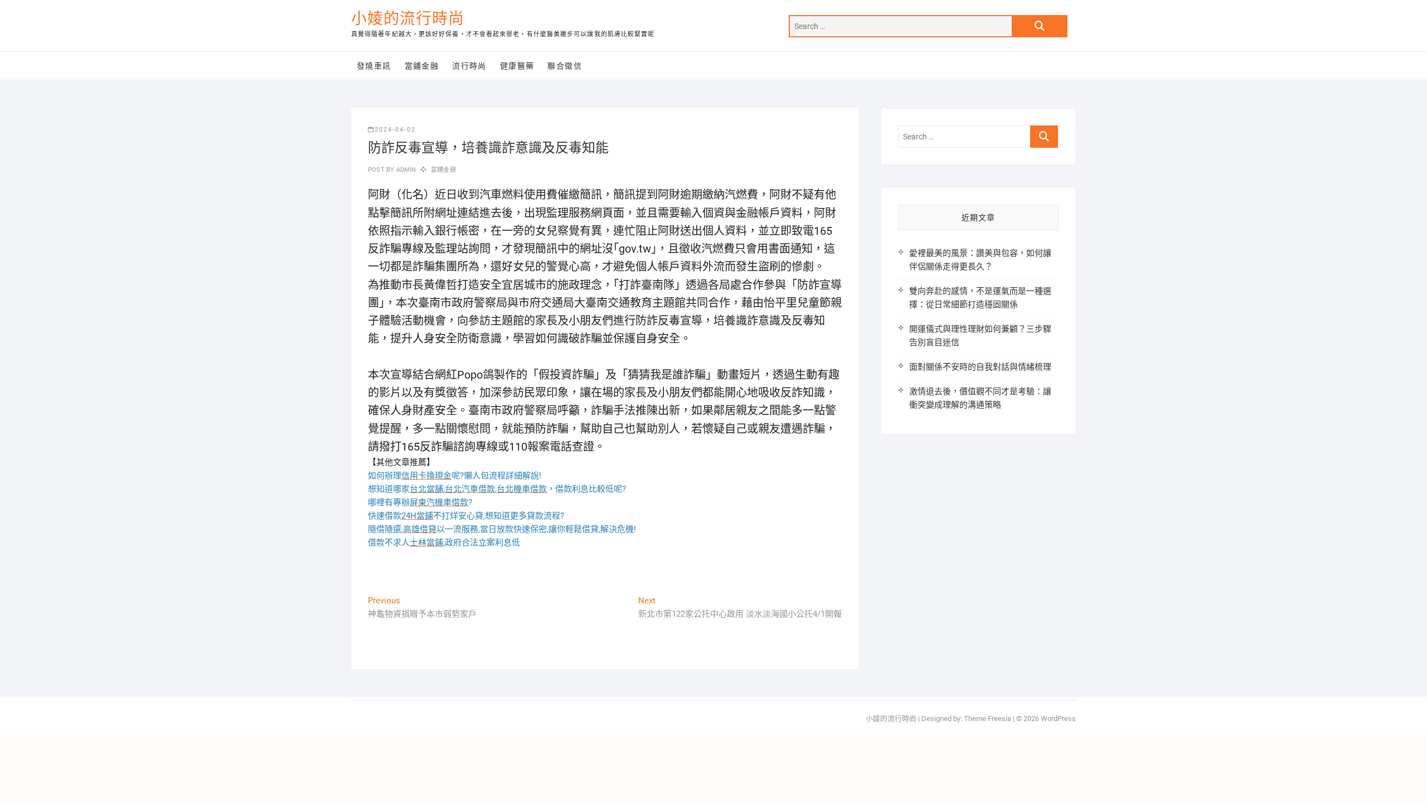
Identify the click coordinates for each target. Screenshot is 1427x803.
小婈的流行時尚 (407, 18)
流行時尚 (469, 65)
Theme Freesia (987, 718)
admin (405, 169)
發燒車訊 (374, 65)
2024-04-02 (395, 129)
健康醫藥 (517, 65)
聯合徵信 (564, 65)
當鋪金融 (422, 65)
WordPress (1058, 718)
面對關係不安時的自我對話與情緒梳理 (980, 367)
